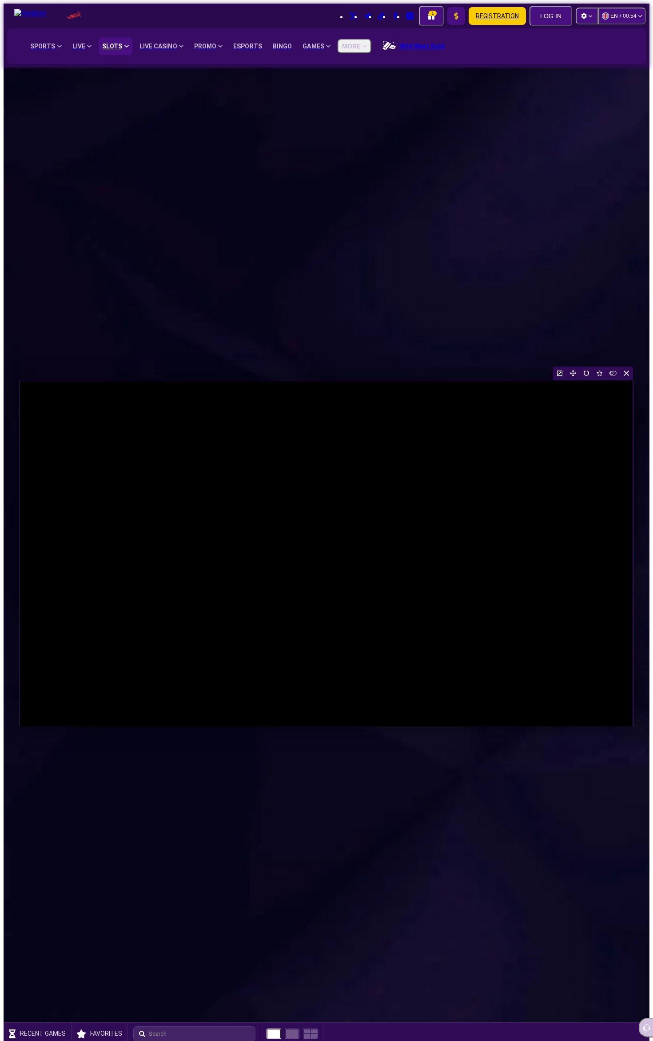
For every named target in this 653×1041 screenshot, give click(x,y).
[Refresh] (586, 373)
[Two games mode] (292, 1034)
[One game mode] (274, 1034)
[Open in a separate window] (559, 373)
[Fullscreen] (573, 373)
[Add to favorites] (599, 373)
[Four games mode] (310, 1034)
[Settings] (587, 16)
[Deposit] (456, 16)
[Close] (626, 373)
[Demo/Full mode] (613, 373)
